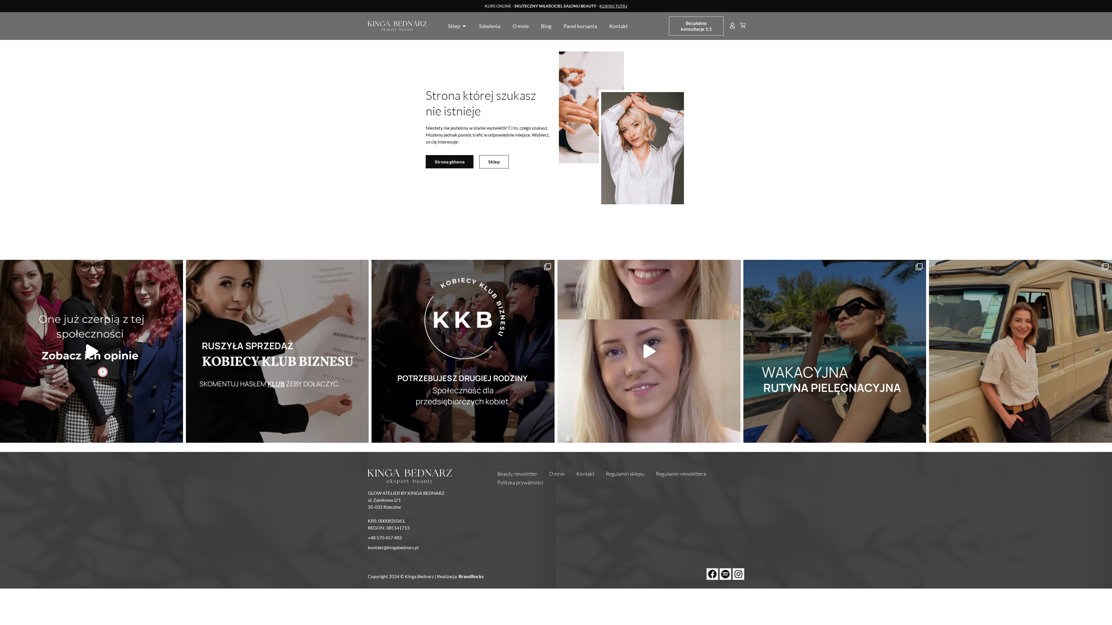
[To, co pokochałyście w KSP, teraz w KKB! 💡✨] (91, 351)
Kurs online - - (556, 5)
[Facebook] (712, 574)
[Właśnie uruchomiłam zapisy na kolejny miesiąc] (277, 351)
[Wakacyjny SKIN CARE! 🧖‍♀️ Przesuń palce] (834, 351)
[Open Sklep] (464, 26)
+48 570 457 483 (385, 537)
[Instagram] (738, 574)
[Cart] (743, 25)
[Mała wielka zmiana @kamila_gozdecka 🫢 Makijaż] (648, 351)
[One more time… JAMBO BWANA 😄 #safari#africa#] (1020, 351)
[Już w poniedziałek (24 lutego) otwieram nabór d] (463, 351)
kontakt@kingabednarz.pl (393, 547)
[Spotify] (725, 574)
